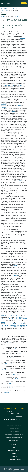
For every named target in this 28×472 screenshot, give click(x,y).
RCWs (17, 8)
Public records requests (14, 450)
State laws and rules (10, 8)
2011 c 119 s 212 (19, 319)
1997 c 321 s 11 (12, 325)
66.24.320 (6, 85)
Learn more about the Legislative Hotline (14, 419)
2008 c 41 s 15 (8, 363)
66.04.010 (22, 38)
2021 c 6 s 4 (19, 317)
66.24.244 (17, 16)
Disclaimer (16, 469)
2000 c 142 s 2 (4, 325)
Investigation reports (14, 440)
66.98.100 (6, 392)
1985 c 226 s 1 (20, 325)
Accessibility (14, 444)
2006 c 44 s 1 (14, 323)
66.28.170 (18, 105)
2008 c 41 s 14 (4, 370)
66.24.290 (12, 111)
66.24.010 (19, 181)
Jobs (14, 447)
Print (4, 13)
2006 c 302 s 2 (7, 323)
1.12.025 (9, 342)
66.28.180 (3, 107)
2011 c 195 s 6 (11, 319)
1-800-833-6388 (19, 416)
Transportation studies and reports (14, 434)
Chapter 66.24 (4, 10)
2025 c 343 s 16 (5, 315)
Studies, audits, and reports (14, 425)
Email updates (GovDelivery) (14, 459)
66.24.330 (11, 85)
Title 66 (22, 8)
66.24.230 (3, 16)
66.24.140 (11, 357)
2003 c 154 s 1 (21, 323)
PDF (4, 20)
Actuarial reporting (14, 431)
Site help (14, 453)
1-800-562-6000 (14, 414)
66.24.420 (19, 85)
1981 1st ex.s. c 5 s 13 (10, 326)
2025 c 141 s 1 (13, 315)
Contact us (14, 456)
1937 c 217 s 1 (19, 326)
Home (2, 8)
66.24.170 (11, 383)
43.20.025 (15, 265)
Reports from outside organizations (14, 437)
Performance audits (14, 428)
